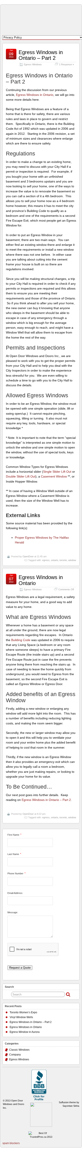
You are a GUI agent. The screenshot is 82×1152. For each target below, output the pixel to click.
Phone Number (15, 873)
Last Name (13, 854)
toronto (63, 560)
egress (46, 560)
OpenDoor (28, 556)
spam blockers (11, 1143)
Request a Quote (20, 967)
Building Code (20, 640)
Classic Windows (19, 1049)
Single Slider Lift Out (57, 471)
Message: (12, 912)
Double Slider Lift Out (20, 476)
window (72, 560)
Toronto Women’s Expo (23, 1012)
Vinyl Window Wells (21, 1017)
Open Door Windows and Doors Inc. (13, 1104)
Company (15, 1054)
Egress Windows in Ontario (34, 95)
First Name (13, 834)
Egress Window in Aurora (25, 1032)
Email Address (15, 893)
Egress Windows (33, 64)
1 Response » (66, 64)
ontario (54, 560)
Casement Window (54, 476)
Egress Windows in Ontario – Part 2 (41, 55)
